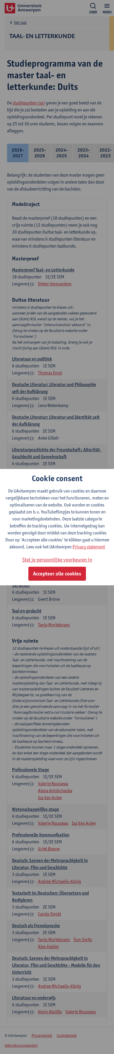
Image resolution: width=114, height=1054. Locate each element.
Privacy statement (88, 547)
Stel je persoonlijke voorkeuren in (57, 560)
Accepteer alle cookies (57, 573)
